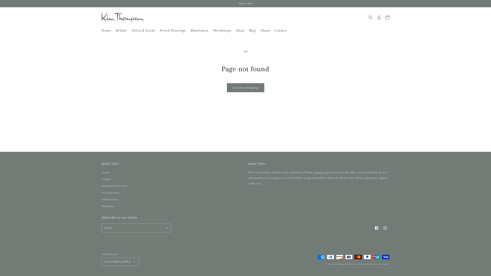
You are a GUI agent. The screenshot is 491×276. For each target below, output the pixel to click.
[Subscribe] (166, 228)
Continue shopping (245, 87)
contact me (321, 172)
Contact (106, 179)
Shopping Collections (114, 185)
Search (106, 172)
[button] (370, 17)
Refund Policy (110, 199)
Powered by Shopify (380, 264)
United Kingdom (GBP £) (118, 261)
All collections (110, 192)
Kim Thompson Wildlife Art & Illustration (352, 264)
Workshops (108, 206)
